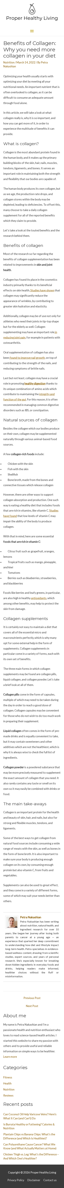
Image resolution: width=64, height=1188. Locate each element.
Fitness (7, 1077)
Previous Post (32, 998)
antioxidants (38, 598)
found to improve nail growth (27, 357)
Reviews (8, 1095)
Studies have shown (42, 290)
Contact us (50, 1180)
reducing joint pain (14, 337)
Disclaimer (33, 1180)
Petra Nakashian (30, 917)
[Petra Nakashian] (11, 921)
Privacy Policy (15, 1180)
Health (7, 1083)
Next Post (32, 1006)
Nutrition (8, 62)
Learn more (10, 1056)
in (55, 332)
